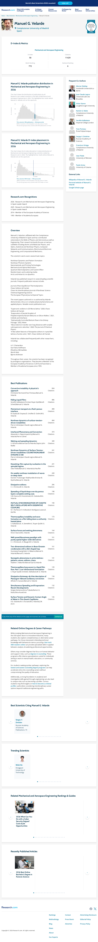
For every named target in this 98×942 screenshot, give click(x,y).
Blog (50, 924)
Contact (68, 915)
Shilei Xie (19, 765)
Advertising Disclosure (88, 915)
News (51, 928)
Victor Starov (81, 104)
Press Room (69, 919)
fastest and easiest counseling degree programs (28, 668)
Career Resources (52, 10)
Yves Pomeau (81, 129)
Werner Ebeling (81, 86)
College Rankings (38, 10)
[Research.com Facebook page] (91, 909)
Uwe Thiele (80, 156)
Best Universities (90, 10)
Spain (19, 31)
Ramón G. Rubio (82, 111)
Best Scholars (78, 10)
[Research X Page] (95, 909)
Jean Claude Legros (83, 94)
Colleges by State (66, 10)
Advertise (68, 924)
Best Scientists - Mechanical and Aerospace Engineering (22, 16)
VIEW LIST (65, 3)
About (51, 933)
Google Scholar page (76, 188)
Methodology (54, 919)
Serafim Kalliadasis (83, 120)
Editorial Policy (85, 919)
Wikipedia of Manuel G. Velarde (80, 180)
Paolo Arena (80, 165)
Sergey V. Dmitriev (83, 136)
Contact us (58, 616)
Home (3, 16)
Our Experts (53, 937)
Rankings (52, 915)
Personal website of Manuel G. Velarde (80, 184)
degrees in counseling (38, 654)
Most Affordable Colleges (23, 10)
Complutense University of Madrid (33, 28)
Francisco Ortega (82, 145)
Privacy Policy (85, 924)
